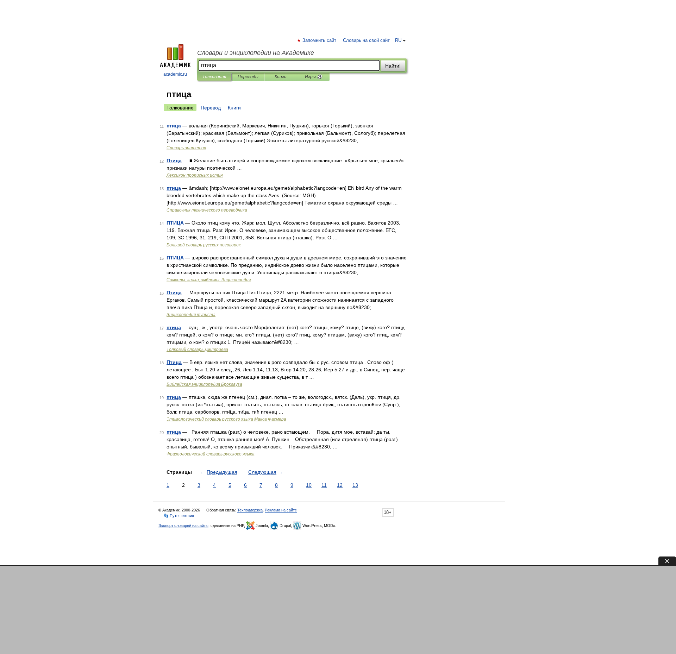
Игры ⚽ (313, 76)
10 (309, 485)
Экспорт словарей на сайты (183, 525)
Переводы (248, 76)
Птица (174, 160)
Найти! (393, 66)
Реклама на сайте (281, 510)
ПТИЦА (175, 223)
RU (398, 40)
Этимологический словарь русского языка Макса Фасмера (226, 419)
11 (324, 485)
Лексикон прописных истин (195, 175)
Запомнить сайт (319, 40)
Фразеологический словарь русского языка (211, 454)
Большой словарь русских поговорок (204, 245)
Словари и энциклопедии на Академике (255, 52)
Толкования (214, 76)
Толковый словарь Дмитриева (197, 349)
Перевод (211, 108)
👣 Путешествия (179, 516)
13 (355, 485)
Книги (281, 76)
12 (340, 485)
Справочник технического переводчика (207, 210)
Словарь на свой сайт (366, 40)
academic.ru (175, 74)
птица (174, 125)
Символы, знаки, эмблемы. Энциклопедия (209, 279)
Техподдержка (250, 510)
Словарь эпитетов (186, 147)
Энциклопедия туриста (191, 314)
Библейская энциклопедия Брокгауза (204, 384)
